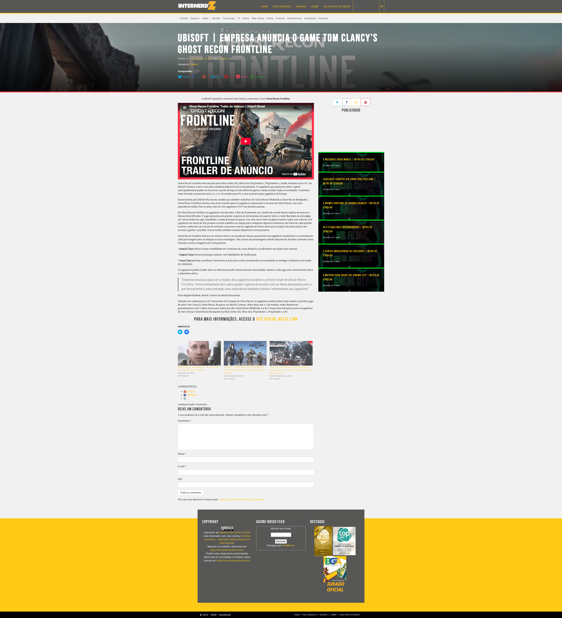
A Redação (223, 58)
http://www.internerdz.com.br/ (226, 549)
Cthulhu (184, 18)
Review (216, 18)
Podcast (323, 18)
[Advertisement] (351, 132)
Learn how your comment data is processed (241, 499)
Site (180, 479)
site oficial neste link (277, 319)
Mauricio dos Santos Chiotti (234, 532)
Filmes (270, 18)
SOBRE (315, 6)
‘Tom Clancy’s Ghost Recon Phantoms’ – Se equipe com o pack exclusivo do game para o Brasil (291, 370)
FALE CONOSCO (282, 6)
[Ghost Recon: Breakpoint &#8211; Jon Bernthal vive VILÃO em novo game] (199, 353)
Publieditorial (294, 18)
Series (246, 18)
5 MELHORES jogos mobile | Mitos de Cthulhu (348, 159)
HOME (264, 6)
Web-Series (258, 18)
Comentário (184, 420)
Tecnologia (229, 18)
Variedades (310, 18)
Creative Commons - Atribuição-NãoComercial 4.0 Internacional (227, 539)
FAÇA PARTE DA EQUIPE (337, 6)
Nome (182, 453)
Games (194, 18)
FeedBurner (288, 545)
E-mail (182, 466)
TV (238, 18)
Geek (205, 18)
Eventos (280, 18)
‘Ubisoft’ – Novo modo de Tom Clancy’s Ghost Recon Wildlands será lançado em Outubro (244, 370)
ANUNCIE (301, 6)
